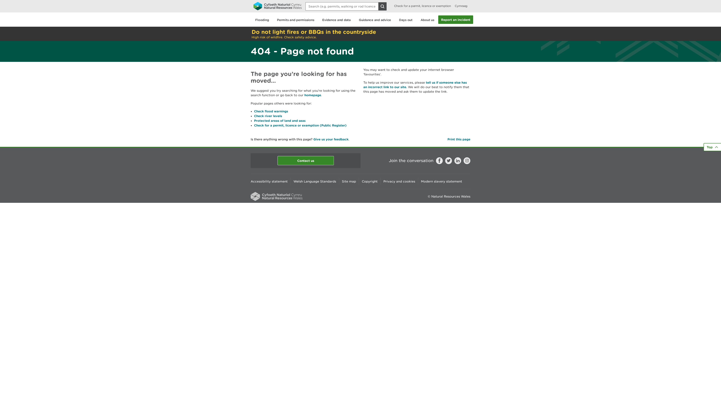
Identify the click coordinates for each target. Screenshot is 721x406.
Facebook (439, 160)
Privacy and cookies (399, 181)
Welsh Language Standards (314, 181)
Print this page (458, 139)
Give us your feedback (330, 139)
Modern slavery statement (441, 181)
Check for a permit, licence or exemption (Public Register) (300, 125)
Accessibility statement (269, 181)
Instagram (467, 160)
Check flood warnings (271, 111)
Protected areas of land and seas (279, 120)
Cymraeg (461, 6)
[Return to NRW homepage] (277, 6)
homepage (312, 95)
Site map (349, 181)
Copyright (370, 181)
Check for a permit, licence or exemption (422, 6)
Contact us (305, 160)
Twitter (448, 160)
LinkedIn (457, 160)
